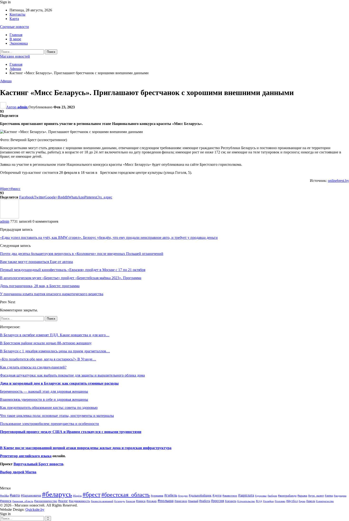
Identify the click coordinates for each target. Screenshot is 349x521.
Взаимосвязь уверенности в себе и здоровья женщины (44, 399)
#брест (5, 189)
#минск (5, 501)
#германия (157, 495)
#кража (302, 495)
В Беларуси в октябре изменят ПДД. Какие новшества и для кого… (54, 335)
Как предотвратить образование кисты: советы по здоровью (49, 408)
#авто (15, 495)
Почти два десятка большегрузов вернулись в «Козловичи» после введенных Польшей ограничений (81, 254)
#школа (310, 501)
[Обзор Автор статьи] (9, 217)
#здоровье (261, 495)
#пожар (151, 501)
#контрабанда (287, 495)
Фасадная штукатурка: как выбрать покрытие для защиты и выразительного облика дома (72, 375)
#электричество (325, 501)
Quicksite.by (34, 509)
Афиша (6, 81)
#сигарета (230, 501)
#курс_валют (316, 495)
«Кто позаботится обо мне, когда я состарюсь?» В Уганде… (48, 359)
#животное (229, 495)
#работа (204, 501)
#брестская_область (125, 494)
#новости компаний (102, 501)
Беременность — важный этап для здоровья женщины (44, 391)
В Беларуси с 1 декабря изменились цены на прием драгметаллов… (55, 351)
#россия (217, 501)
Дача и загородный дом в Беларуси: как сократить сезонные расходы (59, 383)
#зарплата (246, 495)
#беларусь (57, 494)
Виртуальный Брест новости (38, 464)
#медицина (340, 495)
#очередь (119, 501)
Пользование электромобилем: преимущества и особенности (49, 424)
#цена (302, 501)
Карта (14, 19)
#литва (329, 495)
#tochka (4, 495)
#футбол (292, 501)
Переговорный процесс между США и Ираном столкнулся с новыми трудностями (70, 432)
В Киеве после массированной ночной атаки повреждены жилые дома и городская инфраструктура (85, 448)
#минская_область (22, 501)
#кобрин (272, 495)
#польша (166, 500)
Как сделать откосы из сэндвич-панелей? (33, 367)
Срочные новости (14, 27)
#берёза (77, 495)
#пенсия (130, 501)
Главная (15, 35)
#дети (217, 495)
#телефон (268, 501)
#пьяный (193, 501)
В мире (15, 39)
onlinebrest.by (338, 181)
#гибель (170, 495)
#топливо (280, 501)
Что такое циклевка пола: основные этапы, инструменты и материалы (57, 416)
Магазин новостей (15, 56)
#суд (259, 501)
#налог (63, 501)
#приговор (180, 501)
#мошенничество (45, 501)
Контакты (17, 14)
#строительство (246, 501)
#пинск (141, 501)
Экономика (18, 43)
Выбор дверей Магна (18, 472)
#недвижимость (79, 501)
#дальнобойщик (200, 495)
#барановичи (31, 495)
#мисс (15, 189)
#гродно (183, 495)
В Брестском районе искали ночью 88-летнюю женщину (46, 343)
